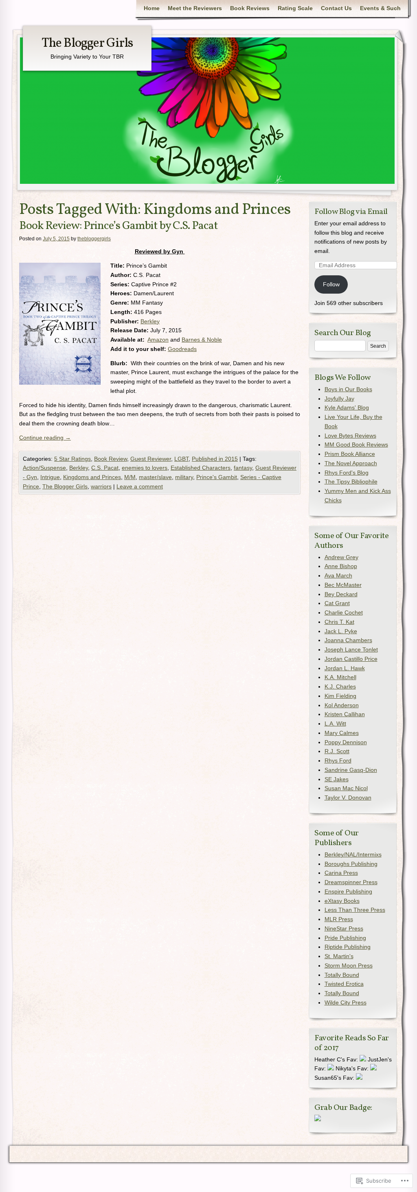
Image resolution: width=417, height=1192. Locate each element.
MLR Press (339, 919)
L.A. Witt (335, 723)
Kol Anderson (342, 705)
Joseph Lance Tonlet (351, 649)
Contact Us (336, 8)
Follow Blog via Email (351, 212)
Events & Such (380, 8)
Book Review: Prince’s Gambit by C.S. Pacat (118, 226)
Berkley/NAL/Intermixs (353, 854)
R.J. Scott (337, 751)
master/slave (155, 477)
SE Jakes (337, 779)
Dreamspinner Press (351, 882)
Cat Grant (337, 603)
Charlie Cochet (344, 612)
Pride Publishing (345, 938)
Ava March (338, 575)
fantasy (243, 467)
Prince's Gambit (216, 477)
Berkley (150, 321)
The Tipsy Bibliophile (351, 481)
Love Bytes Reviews (350, 435)
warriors (101, 486)
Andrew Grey (341, 557)
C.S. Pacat (105, 467)
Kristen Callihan (345, 714)
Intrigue (50, 477)
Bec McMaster (343, 585)
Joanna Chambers (348, 640)
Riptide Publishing (348, 947)
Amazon (158, 339)
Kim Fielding (340, 696)
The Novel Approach (351, 463)
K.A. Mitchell (340, 677)
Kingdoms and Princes (92, 477)
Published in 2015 (215, 458)
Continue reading (45, 437)
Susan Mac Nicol (346, 788)
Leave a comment (139, 486)
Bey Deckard (341, 594)
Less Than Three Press (355, 910)
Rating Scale (295, 8)
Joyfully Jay (339, 398)
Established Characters (200, 467)
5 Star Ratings (72, 458)
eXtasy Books (342, 901)
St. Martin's (339, 956)
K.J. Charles (340, 686)
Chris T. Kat (339, 622)
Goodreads (182, 349)
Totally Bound (342, 975)
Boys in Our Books (348, 389)
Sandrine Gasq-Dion (351, 770)
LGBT (181, 458)
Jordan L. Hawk (345, 668)
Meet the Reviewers (195, 8)
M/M (130, 477)
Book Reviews (250, 8)
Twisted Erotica (344, 984)
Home (152, 8)
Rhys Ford (338, 760)
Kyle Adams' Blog (347, 407)
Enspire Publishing (348, 891)
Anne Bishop (341, 566)
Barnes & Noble (202, 339)
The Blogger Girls (87, 43)
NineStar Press (344, 928)
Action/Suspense (44, 467)
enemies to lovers (144, 467)
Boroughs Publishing (351, 864)
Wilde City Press (346, 1002)
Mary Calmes (342, 733)
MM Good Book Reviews (356, 444)
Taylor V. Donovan (348, 797)
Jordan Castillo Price (351, 659)
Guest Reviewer (150, 458)
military (184, 477)
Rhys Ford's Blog (347, 472)
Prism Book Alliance (350, 454)
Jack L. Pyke (341, 631)
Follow (331, 284)
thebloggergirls (94, 239)
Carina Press (341, 872)
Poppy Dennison (346, 742)
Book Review (110, 458)
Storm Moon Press (349, 965)
